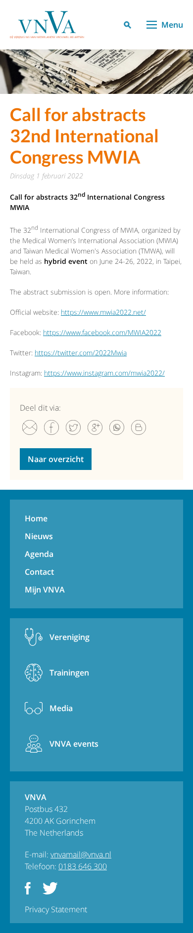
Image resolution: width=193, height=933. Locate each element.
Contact (39, 572)
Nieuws (39, 536)
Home (36, 518)
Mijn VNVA (45, 590)
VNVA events (73, 743)
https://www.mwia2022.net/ (103, 312)
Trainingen (69, 672)
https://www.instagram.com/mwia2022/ (104, 373)
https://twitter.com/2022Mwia (81, 352)
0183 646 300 (82, 866)
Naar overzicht (56, 459)
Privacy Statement (56, 909)
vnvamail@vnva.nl (80, 854)
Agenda (39, 554)
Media (61, 708)
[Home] (47, 24)
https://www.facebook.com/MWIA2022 (102, 332)
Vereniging (69, 637)
